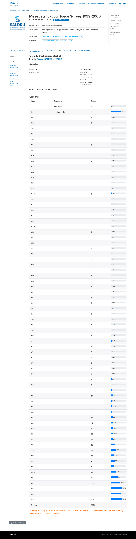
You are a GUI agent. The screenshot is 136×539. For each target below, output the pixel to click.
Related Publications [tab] (82, 51)
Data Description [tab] (36, 51)
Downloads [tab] (50, 51)
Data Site (17, 10)
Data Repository (56, 3)
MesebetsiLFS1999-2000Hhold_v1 (14, 75)
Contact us (112, 3)
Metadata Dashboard (96, 3)
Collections (70, 3)
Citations (81, 3)
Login (124, 3)
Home (11, 10)
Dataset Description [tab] (18, 51)
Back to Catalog (18, 523)
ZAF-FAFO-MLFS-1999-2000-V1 (38, 10)
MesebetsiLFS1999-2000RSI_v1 (14, 83)
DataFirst (14, 3)
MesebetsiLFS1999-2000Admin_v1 (14, 67)
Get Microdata (61, 20)
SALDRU (24, 10)
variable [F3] (54, 10)
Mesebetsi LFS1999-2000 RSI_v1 (49, 59)
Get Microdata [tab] (65, 51)
